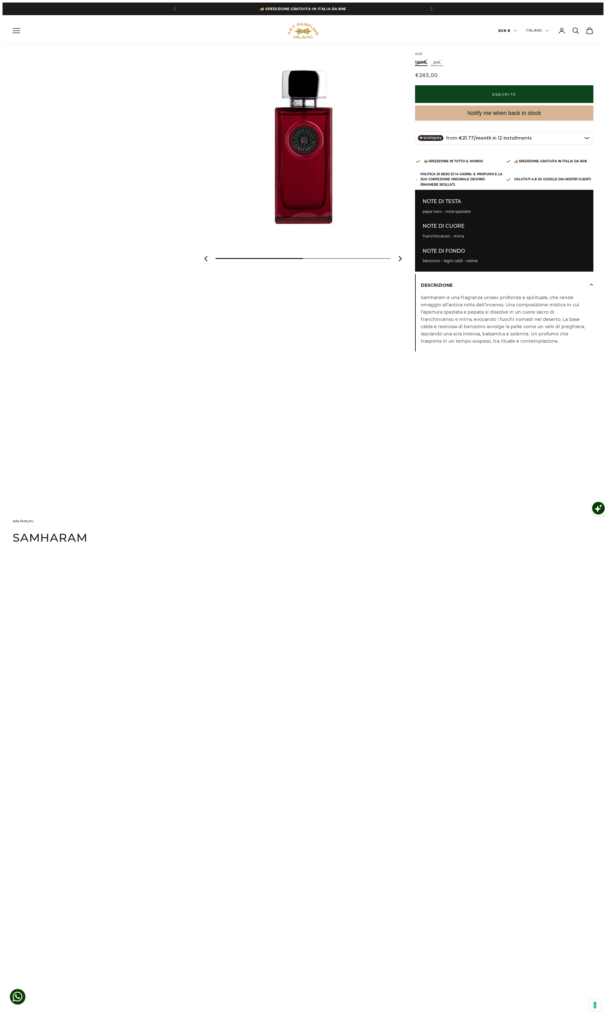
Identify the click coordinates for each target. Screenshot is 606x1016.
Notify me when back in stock (504, 113)
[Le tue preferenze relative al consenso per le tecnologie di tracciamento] (595, 1005)
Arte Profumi (23, 521)
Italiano (534, 30)
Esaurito (504, 95)
